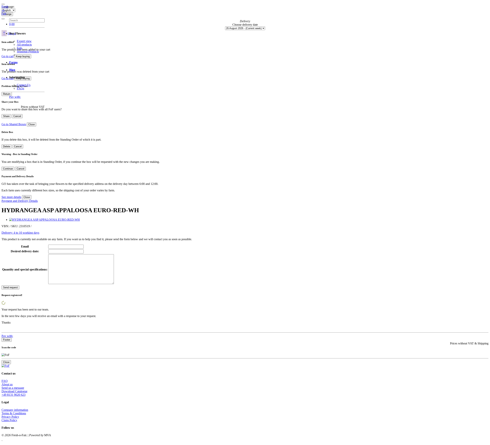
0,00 (12, 24)
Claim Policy (9, 420)
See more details (11, 197)
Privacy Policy (10, 416)
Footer (6, 339)
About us (7, 384)
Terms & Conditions (14, 413)
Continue (8, 168)
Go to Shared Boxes (14, 124)
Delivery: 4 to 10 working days (20, 232)
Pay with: (15, 96)
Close (31, 124)
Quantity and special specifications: (24, 269)
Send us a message (13, 387)
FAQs (20, 88)
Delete (6, 146)
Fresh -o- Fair (5, 10)
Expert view (24, 41)
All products (24, 44)
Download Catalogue (14, 391)
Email (25, 246)
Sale (19, 48)
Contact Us (23, 85)
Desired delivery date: (25, 251)
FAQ (5, 381)
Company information (15, 409)
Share (6, 116)
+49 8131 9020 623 (13, 394)
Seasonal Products (28, 51)
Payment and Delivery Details (20, 200)
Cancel (17, 116)
